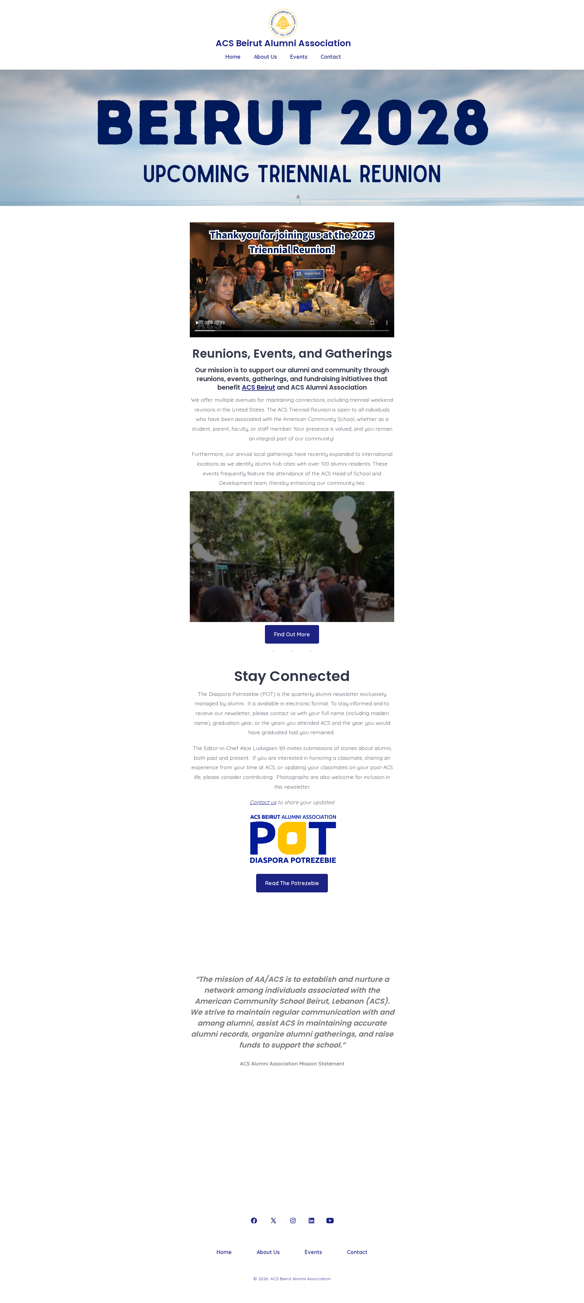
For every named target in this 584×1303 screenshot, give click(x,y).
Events (299, 56)
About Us (265, 56)
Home (233, 56)
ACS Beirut (258, 387)
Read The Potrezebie (292, 883)
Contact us (263, 802)
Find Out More (292, 634)
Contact (331, 56)
